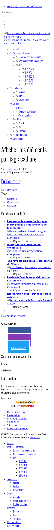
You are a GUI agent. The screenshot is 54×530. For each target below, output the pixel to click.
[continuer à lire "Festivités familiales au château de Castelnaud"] (30, 287)
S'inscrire (12, 425)
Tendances (17, 88)
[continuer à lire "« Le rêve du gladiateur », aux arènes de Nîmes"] (30, 270)
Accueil (15, 49)
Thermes (22, 131)
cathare (11, 205)
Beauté (21, 123)
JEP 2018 (28, 84)
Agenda (19, 107)
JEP (20, 65)
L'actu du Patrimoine (21, 53)
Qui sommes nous (17, 412)
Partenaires (13, 415)
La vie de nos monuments (29, 57)
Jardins (21, 96)
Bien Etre (16, 119)
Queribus (12, 202)
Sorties (15, 104)
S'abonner (13, 422)
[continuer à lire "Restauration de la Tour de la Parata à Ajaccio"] (30, 303)
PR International (19, 135)
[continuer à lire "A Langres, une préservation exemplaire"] (30, 254)
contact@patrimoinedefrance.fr (24, 6)
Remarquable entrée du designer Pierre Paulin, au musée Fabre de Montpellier (27, 225)
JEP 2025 (29, 69)
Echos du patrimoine (27, 111)
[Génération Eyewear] (13, 315)
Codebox (35, 437)
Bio (19, 127)
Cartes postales (25, 115)
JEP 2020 (29, 76)
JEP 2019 (28, 80)
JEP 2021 (28, 72)
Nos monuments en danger (30, 61)
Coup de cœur (18, 139)
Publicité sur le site (17, 428)
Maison (21, 92)
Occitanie (12, 199)
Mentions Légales (17, 418)
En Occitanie (10, 181)
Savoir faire (23, 100)
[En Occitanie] (9, 190)
